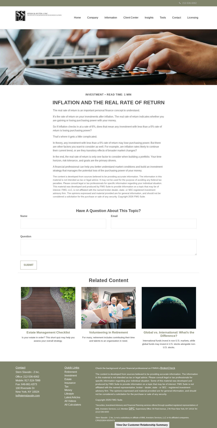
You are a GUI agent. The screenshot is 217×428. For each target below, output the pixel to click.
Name (23, 216)
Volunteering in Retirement (108, 332)
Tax (66, 386)
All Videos (70, 401)
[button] (92, 17)
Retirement (70, 372)
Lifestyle (69, 393)
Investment (70, 375)
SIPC (132, 408)
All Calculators (72, 404)
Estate (68, 379)
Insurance (70, 383)
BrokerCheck (167, 368)
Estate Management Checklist (48, 332)
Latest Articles (72, 397)
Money (68, 390)
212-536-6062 (189, 3)
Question (25, 236)
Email (114, 216)
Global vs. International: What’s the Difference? (169, 334)
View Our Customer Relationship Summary (142, 425)
